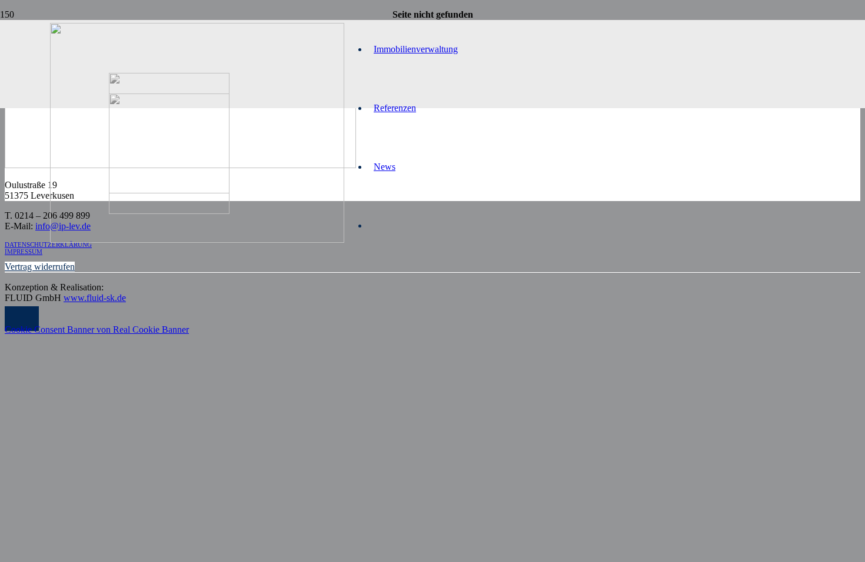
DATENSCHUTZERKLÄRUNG (48, 244)
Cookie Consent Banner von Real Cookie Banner (97, 329)
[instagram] (169, 211)
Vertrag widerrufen (40, 267)
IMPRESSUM (23, 251)
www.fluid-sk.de (95, 298)
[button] (22, 319)
